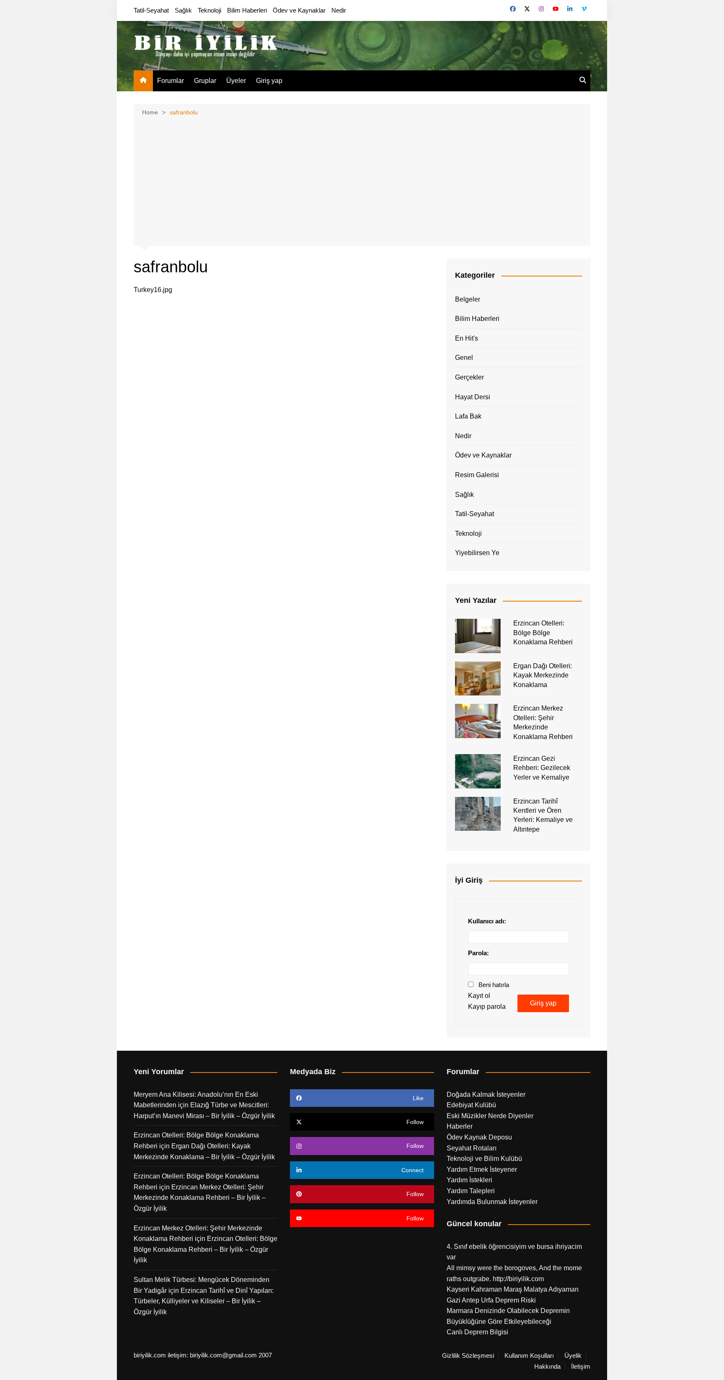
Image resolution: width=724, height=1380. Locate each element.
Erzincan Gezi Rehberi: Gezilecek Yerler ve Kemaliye (541, 768)
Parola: (478, 952)
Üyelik (573, 1355)
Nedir (338, 10)
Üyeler (236, 80)
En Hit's (466, 338)
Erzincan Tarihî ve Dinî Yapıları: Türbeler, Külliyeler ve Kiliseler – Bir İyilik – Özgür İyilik (204, 1301)
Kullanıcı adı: (487, 921)
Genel (464, 357)
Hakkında (547, 1366)
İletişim (580, 1366)
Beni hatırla (493, 984)
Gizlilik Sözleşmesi (468, 1355)
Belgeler (467, 299)
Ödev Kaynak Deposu (479, 1137)
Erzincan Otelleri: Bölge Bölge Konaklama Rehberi (543, 633)
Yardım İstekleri (469, 1180)
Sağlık (183, 10)
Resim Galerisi (477, 474)
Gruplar (205, 80)
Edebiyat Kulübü (471, 1105)
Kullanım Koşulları (529, 1355)
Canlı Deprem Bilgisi (477, 1332)
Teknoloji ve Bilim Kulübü (484, 1158)
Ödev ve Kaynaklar (299, 10)
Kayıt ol (479, 995)
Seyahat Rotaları (471, 1148)
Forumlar (170, 80)
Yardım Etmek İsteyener (482, 1169)
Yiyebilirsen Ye (477, 552)
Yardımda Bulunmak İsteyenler (492, 1201)
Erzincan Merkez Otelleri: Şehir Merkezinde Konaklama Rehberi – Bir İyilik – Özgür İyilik (200, 1198)
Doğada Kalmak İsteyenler (486, 1094)
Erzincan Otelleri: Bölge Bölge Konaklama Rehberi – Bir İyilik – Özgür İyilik (205, 1249)
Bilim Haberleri (247, 10)
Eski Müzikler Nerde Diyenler (490, 1115)
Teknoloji (209, 10)
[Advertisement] (362, 180)
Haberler (460, 1126)
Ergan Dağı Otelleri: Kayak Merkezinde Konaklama (542, 675)
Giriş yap (269, 80)
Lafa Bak (468, 416)
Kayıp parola (487, 1006)
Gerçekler (469, 377)
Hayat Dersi (472, 397)
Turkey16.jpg (153, 289)
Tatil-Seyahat (151, 10)
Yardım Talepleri (471, 1190)
